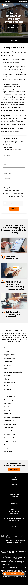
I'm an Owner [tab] (8, 149)
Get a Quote (14, 469)
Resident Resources (14, 494)
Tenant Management (12, 40)
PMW (26, 551)
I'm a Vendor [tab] (8, 152)
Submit (14, 209)
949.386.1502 (23, 1)
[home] (6, 6)
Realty (14, 482)
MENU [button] (26, 5)
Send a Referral (14, 503)
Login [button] (14, 486)
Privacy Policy (11, 552)
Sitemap (4, 552)
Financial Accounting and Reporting (16, 40)
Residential (14, 479)
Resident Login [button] (14, 496)
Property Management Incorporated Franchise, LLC (16, 541)
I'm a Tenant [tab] (18, 149)
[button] (14, 529)
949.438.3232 (5, 131)
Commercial (14, 484)
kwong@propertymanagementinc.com (14, 518)
